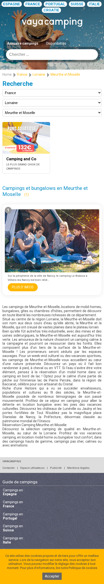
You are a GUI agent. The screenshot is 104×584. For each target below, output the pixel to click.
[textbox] (52, 54)
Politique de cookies (83, 568)
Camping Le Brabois (30, 265)
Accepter (52, 576)
